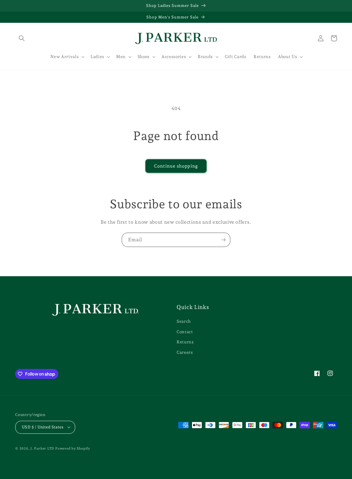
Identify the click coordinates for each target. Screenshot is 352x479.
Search (184, 321)
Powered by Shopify (72, 448)
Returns (185, 341)
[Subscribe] (223, 239)
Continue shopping (176, 166)
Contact (185, 331)
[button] (21, 38)
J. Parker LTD (42, 448)
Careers (185, 352)
